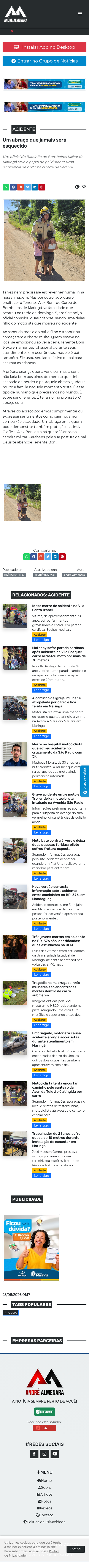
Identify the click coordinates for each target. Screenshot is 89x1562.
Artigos (46, 1498)
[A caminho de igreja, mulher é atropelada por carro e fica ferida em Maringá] (15, 712)
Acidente (40, 638)
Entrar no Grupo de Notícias (47, 65)
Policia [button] (12, 1316)
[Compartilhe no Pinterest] (41, 191)
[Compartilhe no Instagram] (20, 191)
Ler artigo (41, 644)
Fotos (46, 1505)
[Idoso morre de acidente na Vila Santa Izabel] (15, 620)
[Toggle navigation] (80, 14)
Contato (46, 1519)
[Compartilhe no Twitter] (27, 191)
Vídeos (46, 1512)
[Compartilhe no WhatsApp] (6, 191)
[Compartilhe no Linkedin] (35, 191)
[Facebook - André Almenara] (34, 1458)
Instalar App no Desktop (48, 51)
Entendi (75, 1549)
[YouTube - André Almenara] (55, 1458)
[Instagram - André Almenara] (44, 1458)
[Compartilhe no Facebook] (13, 191)
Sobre (46, 1492)
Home (46, 1485)
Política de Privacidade (46, 1526)
